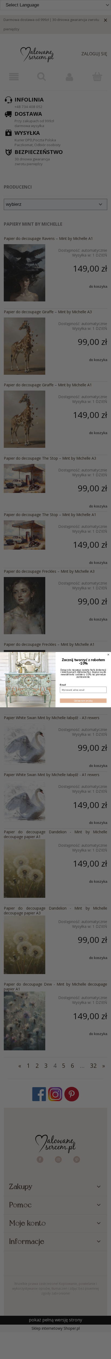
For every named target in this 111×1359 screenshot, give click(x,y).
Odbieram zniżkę (83, 700)
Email (63, 684)
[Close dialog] (108, 654)
